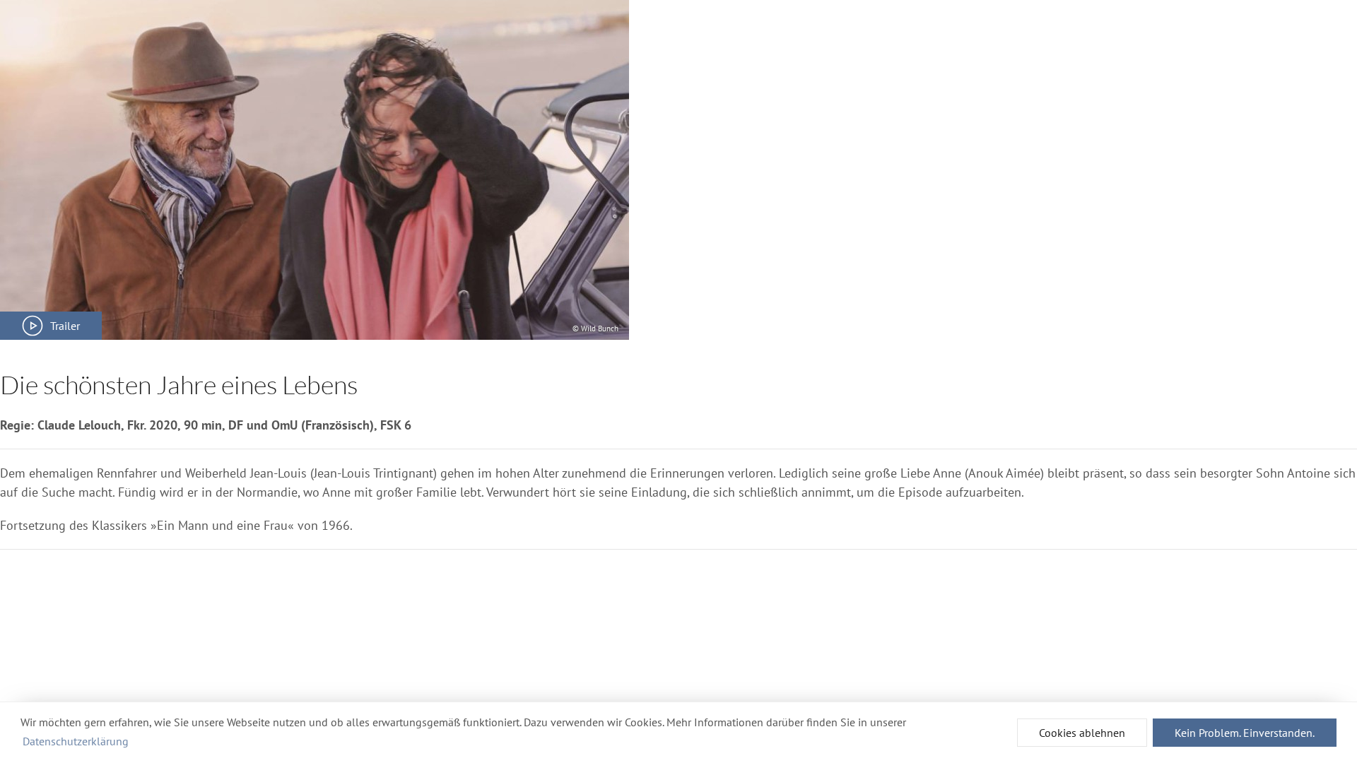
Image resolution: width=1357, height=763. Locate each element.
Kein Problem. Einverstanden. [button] (1245, 733)
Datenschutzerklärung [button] (76, 741)
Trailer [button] (65, 326)
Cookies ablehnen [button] (1082, 733)
